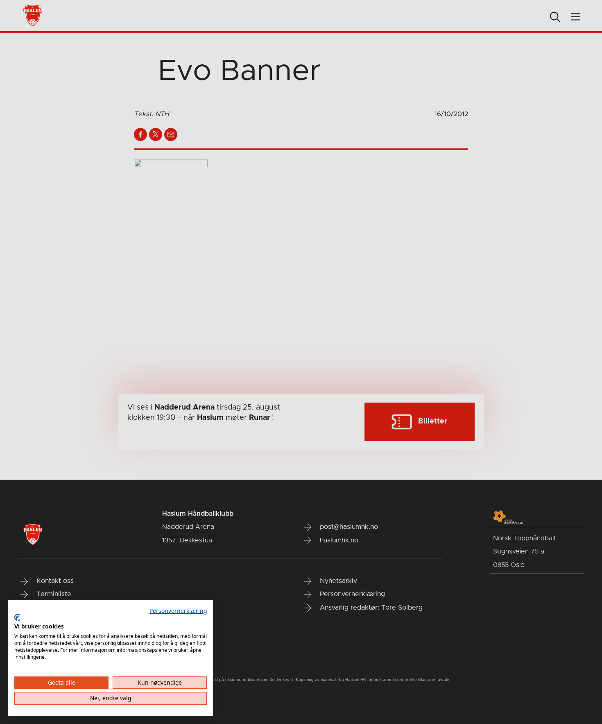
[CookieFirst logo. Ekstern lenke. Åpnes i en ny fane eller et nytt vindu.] (17, 617)
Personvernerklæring (178, 611)
